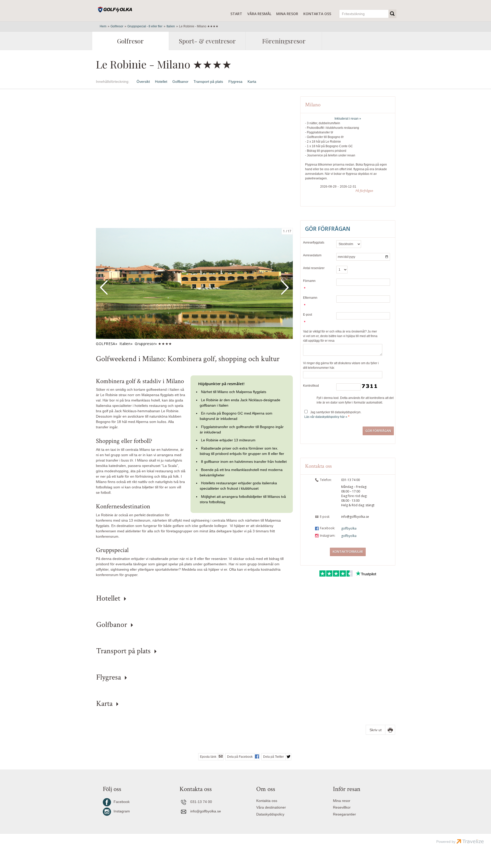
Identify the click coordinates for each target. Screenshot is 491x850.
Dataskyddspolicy (270, 814)
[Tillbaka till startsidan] (116, 10)
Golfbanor (180, 82)
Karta (252, 82)
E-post (307, 314)
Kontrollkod (311, 385)
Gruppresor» (146, 343)
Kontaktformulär (348, 551)
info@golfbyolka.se (355, 516)
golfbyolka (348, 528)
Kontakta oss (317, 13)
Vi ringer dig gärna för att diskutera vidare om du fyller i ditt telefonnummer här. (341, 365)
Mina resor (287, 13)
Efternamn (310, 298)
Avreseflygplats (313, 242)
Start (236, 13)
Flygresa (235, 82)
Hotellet (161, 82)
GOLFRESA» (106, 343)
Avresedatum (312, 255)
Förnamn (309, 281)
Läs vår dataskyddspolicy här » (325, 417)
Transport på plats (208, 82)
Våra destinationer (271, 807)
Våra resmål (259, 13)
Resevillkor (342, 807)
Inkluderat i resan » (347, 118)
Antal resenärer (314, 268)
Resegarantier (344, 814)
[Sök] (392, 13)
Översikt (143, 82)
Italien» (125, 343)
